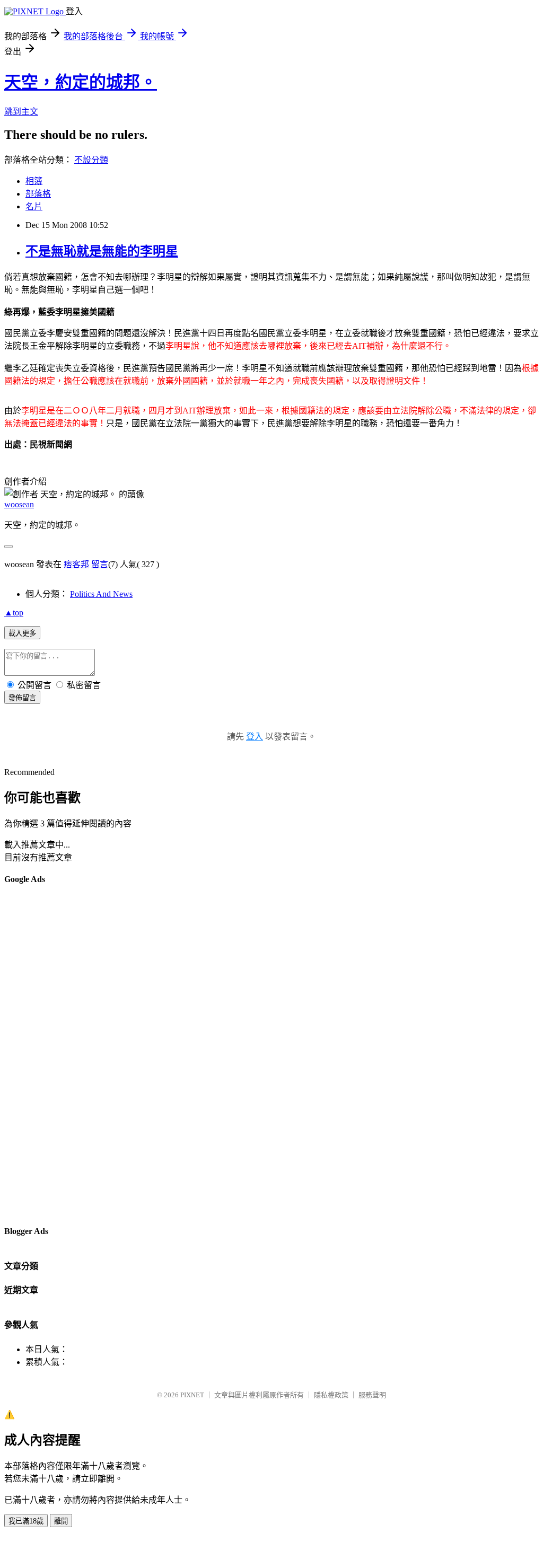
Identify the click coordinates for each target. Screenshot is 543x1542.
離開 (61, 1521)
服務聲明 (372, 1395)
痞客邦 (76, 564)
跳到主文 (21, 111)
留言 (99, 564)
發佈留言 (22, 698)
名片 (33, 206)
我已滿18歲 (25, 1521)
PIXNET (192, 1395)
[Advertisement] (46, 1054)
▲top (13, 612)
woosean (19, 504)
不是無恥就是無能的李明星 (101, 251)
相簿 (33, 181)
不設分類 (91, 159)
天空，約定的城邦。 (80, 82)
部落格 (38, 193)
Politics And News (101, 593)
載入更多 (22, 633)
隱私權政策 (331, 1395)
